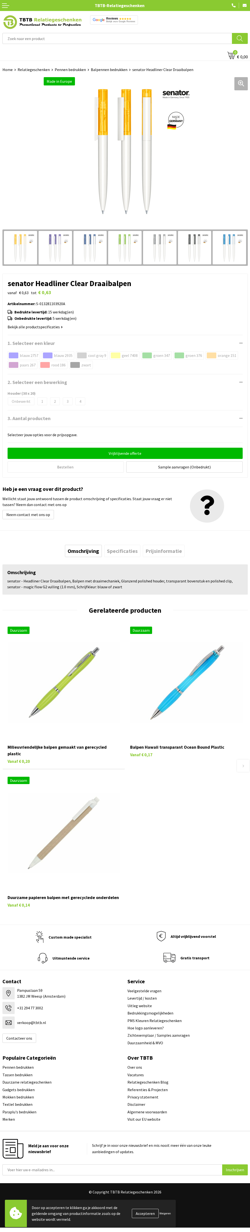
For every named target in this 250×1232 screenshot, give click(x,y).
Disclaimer (136, 1104)
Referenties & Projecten (147, 1089)
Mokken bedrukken (18, 1097)
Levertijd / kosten (142, 998)
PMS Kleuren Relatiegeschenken (154, 1020)
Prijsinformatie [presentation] (164, 551)
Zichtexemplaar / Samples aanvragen (158, 1035)
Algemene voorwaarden (147, 1111)
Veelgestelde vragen (144, 990)
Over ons (134, 1067)
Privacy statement (142, 1097)
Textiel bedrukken (17, 1104)
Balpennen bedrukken (109, 69)
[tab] (83, 551)
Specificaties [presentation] (122, 551)
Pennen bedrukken (70, 69)
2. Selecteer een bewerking (37, 382)
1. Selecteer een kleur (31, 343)
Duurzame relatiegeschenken (27, 1082)
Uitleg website (139, 1005)
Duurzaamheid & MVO (145, 1042)
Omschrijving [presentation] (83, 551)
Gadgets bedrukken (18, 1089)
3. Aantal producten (29, 418)
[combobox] (117, 38)
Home (7, 69)
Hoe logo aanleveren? (145, 1027)
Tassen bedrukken (17, 1074)
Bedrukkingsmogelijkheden (150, 1013)
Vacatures (135, 1074)
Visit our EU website (143, 1119)
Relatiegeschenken (34, 69)
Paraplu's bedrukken (19, 1111)
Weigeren (165, 1213)
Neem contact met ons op (28, 514)
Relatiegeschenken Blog (147, 1082)
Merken (8, 1119)
